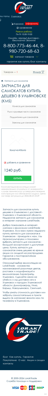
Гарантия (12, 61)
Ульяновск (16, 16)
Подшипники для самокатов (24, 117)
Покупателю (10, 360)
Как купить (24, 61)
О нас (21, 360)
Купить (18, 178)
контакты (41, 61)
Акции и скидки (36, 360)
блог (32, 61)
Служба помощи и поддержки (24, 381)
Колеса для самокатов (24, 106)
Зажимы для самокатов (24, 122)
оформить (32, 23)
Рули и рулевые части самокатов (24, 111)
